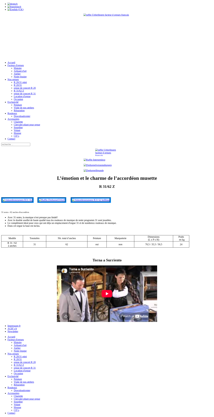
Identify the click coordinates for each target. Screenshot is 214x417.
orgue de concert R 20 (25, 88)
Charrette (18, 121)
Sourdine (18, 127)
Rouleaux (12, 113)
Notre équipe (20, 76)
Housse (17, 133)
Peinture (18, 105)
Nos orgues (13, 79)
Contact (11, 138)
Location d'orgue (22, 96)
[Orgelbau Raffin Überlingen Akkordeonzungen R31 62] (17, 200)
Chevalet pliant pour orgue (27, 124)
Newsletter (13, 331)
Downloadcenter (22, 116)
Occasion (18, 99)
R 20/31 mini (20, 82)
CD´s (16, 136)
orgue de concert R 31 (25, 93)
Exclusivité (13, 102)
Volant (17, 130)
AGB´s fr (12, 328)
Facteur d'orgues (16, 65)
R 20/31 (18, 85)
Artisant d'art (20, 71)
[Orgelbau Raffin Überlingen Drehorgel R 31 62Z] (51, 200)
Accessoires (13, 119)
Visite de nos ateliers (24, 107)
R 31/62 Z (19, 90)
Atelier (17, 73)
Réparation (19, 110)
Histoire (18, 68)
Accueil (11, 62)
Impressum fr (14, 325)
